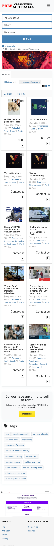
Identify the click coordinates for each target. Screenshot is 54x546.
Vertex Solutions (12, 173)
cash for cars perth (21, 434)
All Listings (6, 74)
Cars (33, 129)
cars (7, 434)
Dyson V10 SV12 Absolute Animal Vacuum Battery (12, 229)
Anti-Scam (6, 531)
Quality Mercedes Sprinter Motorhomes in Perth (38, 230)
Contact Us (33, 527)
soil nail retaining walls (32, 467)
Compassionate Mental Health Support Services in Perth (13, 348)
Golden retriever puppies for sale (12, 120)
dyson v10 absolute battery (17, 451)
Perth (20, 131)
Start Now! (27, 414)
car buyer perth (11, 439)
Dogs (12, 131)
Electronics (17, 238)
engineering (27, 439)
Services (16, 179)
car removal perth (40, 434)
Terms (4, 535)
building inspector (32, 462)
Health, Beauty (10, 361)
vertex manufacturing (14, 445)
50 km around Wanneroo (29, 82)
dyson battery (31, 456)
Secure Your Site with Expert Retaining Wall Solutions (38, 348)
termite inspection (13, 462)
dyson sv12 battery (13, 456)
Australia (11, 46)
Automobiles (42, 126)
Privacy (5, 538)
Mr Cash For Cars (38, 119)
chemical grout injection (15, 478)
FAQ (3, 527)
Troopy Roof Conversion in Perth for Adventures (11, 289)
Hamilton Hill (37, 367)
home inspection (12, 467)
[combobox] (27, 18)
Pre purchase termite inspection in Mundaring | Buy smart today (39, 289)
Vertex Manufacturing (37, 174)
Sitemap (31, 531)
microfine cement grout (15, 473)
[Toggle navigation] (48, 5)
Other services (10, 182)
